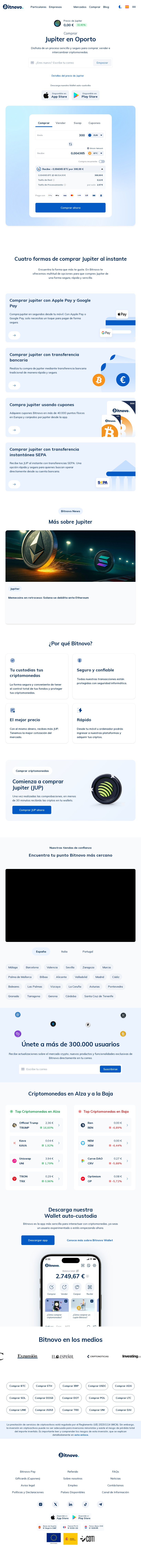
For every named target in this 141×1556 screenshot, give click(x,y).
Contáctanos (115, 1485)
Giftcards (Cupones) (27, 1478)
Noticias (115, 1478)
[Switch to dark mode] (120, 7)
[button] (127, 6)
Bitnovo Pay (28, 1471)
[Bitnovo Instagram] (40, 1504)
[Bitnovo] (13, 7)
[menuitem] (38, 6)
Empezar (102, 62)
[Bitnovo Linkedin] (70, 1504)
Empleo (73, 1485)
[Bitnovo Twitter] (55, 1504)
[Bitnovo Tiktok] (85, 1504)
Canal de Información (115, 1492)
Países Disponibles (73, 1492)
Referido (72, 1471)
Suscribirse (110, 1069)
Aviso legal (28, 1485)
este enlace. (81, 1434)
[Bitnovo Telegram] (100, 1504)
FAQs (115, 1471)
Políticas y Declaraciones (28, 1492)
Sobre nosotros (72, 1478)
